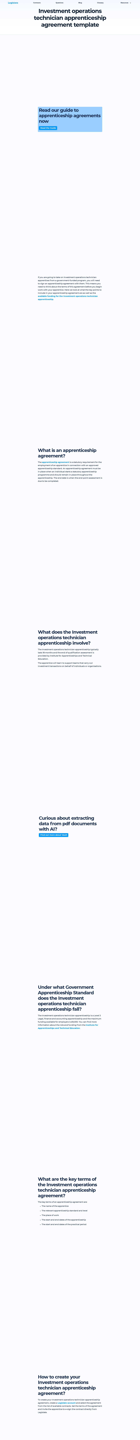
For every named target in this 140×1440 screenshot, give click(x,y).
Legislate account (67, 1403)
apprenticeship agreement (55, 462)
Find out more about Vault (53, 835)
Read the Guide (48, 128)
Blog (80, 3)
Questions (59, 3)
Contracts (37, 3)
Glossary (100, 3)
